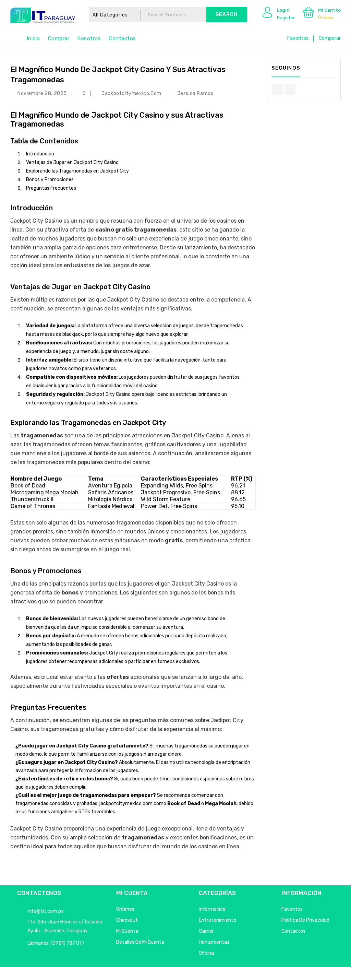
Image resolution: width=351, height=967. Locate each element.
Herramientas (214, 942)
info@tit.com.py (45, 911)
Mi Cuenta (127, 931)
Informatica (212, 909)
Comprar (59, 38)
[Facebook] (277, 89)
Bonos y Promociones (50, 179)
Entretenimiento (217, 920)
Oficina (206, 953)
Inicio (33, 38)
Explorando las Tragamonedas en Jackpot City (77, 171)
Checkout (127, 920)
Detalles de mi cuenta (140, 942)
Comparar (330, 38)
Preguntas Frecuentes (51, 188)
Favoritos (297, 38)
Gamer (206, 931)
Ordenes (125, 909)
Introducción (40, 154)
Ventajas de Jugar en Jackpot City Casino (72, 162)
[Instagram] (290, 89)
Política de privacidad (305, 920)
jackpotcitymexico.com (131, 93)
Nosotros (89, 38)
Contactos (122, 38)
